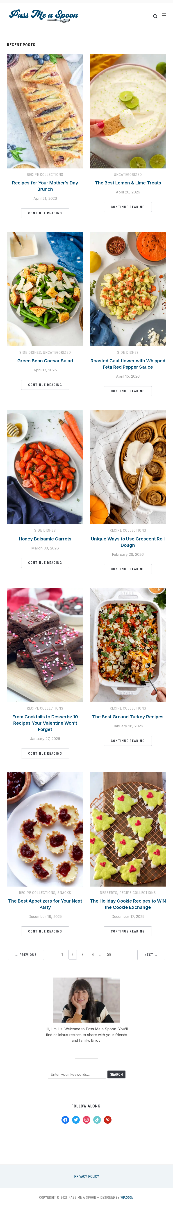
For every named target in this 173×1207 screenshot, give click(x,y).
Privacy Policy (86, 1176)
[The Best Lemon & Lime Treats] (128, 56)
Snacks (64, 893)
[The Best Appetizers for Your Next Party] (45, 774)
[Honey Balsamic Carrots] (45, 412)
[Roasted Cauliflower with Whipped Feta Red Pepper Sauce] (128, 234)
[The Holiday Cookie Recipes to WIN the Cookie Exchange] (128, 774)
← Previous (26, 955)
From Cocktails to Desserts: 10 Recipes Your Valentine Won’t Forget (45, 723)
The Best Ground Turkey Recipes (128, 716)
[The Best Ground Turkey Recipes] (128, 590)
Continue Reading (45, 213)
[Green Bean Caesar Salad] (45, 234)
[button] (164, 15)
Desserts (108, 893)
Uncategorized (128, 174)
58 (109, 954)
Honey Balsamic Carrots (45, 539)
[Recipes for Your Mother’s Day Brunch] (45, 56)
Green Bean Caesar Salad (45, 360)
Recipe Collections (45, 174)
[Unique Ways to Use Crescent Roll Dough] (128, 412)
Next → (151, 955)
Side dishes (30, 352)
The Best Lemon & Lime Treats (128, 183)
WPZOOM (127, 1197)
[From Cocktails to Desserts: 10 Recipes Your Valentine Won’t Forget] (45, 590)
